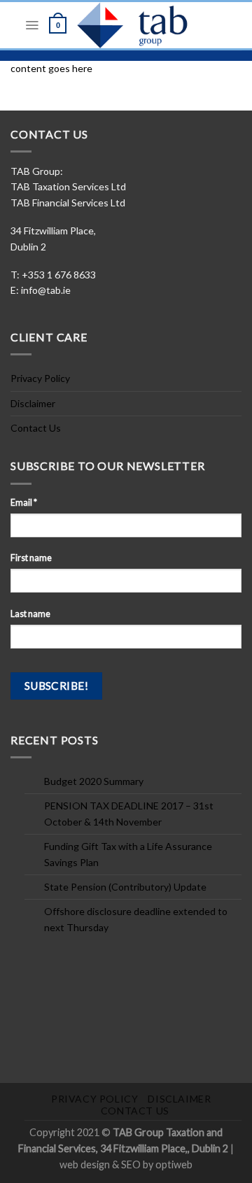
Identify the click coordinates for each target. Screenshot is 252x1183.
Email (23, 502)
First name (31, 558)
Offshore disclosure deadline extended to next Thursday (135, 919)
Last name (30, 614)
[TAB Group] (145, 25)
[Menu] (31, 25)
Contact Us (35, 428)
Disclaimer (32, 403)
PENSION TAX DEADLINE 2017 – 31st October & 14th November (129, 813)
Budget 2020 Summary (94, 781)
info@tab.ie (46, 290)
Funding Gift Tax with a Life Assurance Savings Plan (128, 853)
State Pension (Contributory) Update (125, 887)
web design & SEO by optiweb (125, 1164)
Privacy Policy (40, 378)
